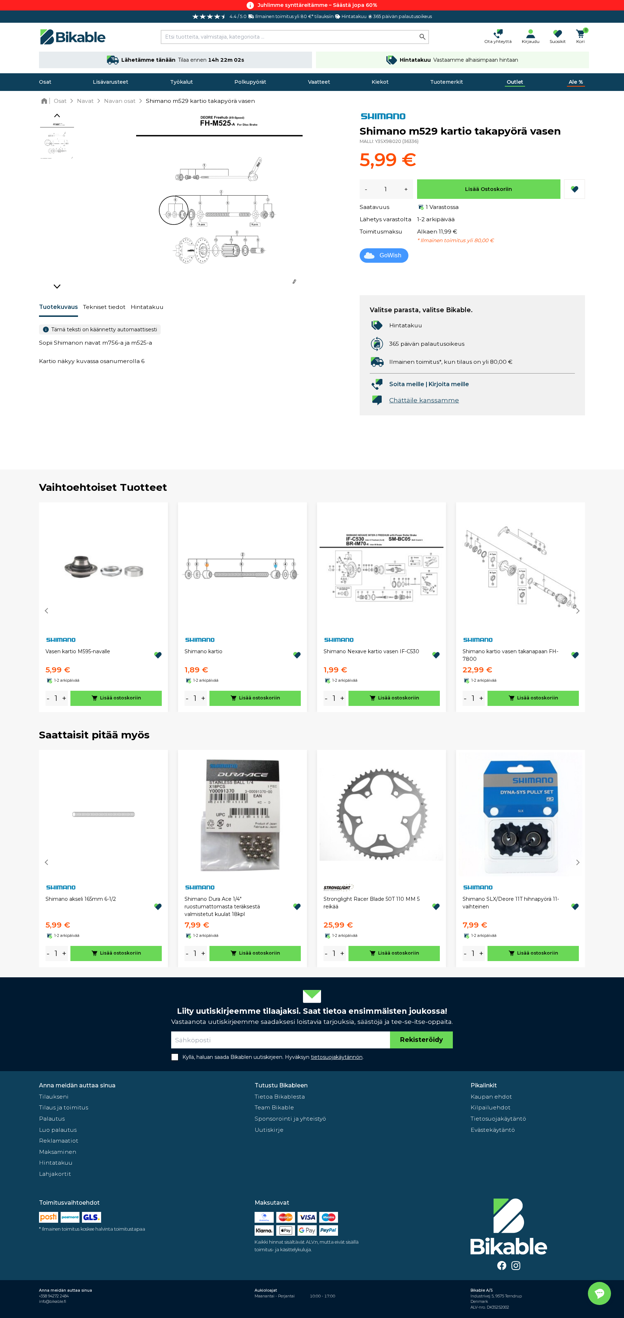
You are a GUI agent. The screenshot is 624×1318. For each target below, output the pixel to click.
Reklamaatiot (58, 1140)
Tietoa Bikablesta (280, 1096)
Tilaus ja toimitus (63, 1107)
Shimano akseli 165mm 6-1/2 (81, 899)
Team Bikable (274, 1107)
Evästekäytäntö (493, 1129)
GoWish (390, 255)
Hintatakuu (147, 307)
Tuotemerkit (446, 82)
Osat (45, 82)
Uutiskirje (269, 1129)
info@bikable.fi (52, 1301)
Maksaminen (57, 1151)
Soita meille (406, 384)
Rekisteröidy (421, 1039)
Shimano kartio (203, 651)
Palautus (52, 1118)
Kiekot (380, 82)
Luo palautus (58, 1129)
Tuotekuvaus (58, 307)
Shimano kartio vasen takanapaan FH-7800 (510, 655)
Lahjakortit (55, 1173)
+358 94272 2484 (54, 1296)
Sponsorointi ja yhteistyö (290, 1118)
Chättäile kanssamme (424, 400)
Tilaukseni (54, 1096)
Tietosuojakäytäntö (498, 1118)
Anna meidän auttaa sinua (77, 1085)
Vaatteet (319, 82)
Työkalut (181, 82)
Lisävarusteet (110, 82)
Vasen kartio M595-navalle (78, 651)
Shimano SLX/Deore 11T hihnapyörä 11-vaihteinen (511, 903)
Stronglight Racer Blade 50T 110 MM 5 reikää (372, 903)
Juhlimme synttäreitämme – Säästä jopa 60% (317, 5)
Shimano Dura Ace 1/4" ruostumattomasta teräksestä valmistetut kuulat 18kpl (222, 906)
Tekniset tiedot (104, 307)
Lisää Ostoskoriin (488, 189)
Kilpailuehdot (491, 1107)
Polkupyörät (250, 82)
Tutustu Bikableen (281, 1085)
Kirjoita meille (449, 384)
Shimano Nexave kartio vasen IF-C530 (371, 651)
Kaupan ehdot (491, 1096)
